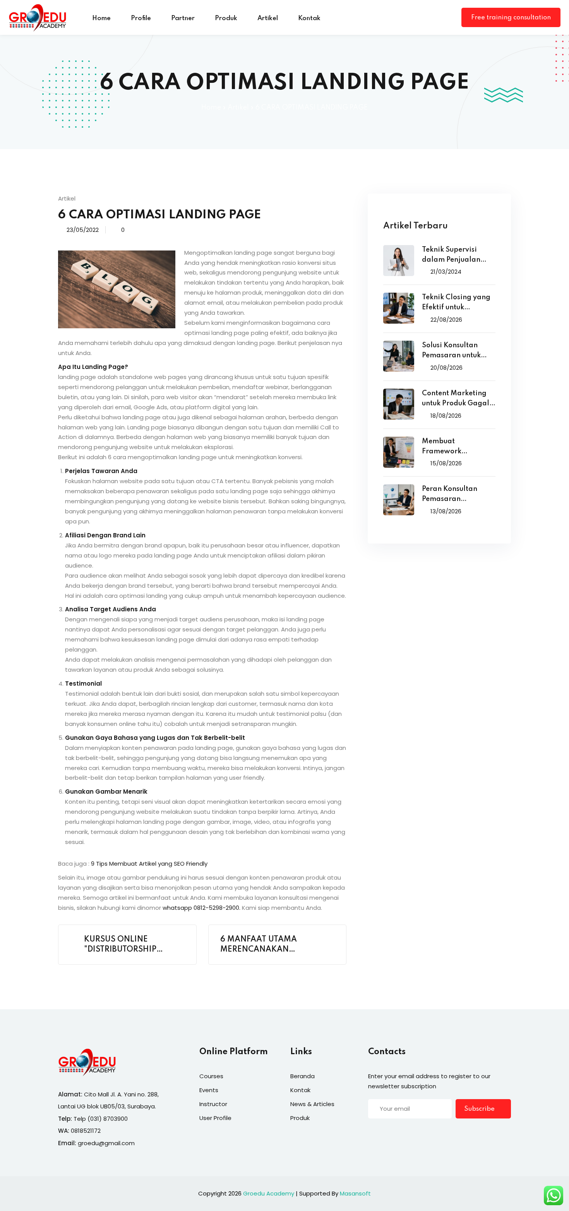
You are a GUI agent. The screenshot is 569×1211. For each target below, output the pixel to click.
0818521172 (86, 1131)
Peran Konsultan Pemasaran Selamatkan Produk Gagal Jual (455, 494)
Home (101, 18)
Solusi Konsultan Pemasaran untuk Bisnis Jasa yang (451, 351)
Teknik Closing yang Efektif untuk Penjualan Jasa (456, 303)
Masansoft (355, 1193)
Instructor (213, 1104)
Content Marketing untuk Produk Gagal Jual (455, 399)
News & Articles (312, 1104)
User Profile (215, 1118)
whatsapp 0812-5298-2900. (201, 908)
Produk (226, 18)
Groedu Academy (268, 1193)
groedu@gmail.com (106, 1143)
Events (208, 1090)
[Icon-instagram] (403, 1133)
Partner (183, 18)
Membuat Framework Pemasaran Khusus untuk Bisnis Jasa (453, 447)
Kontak (309, 18)
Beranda (302, 1076)
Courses (211, 1076)
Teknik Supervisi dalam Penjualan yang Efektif (451, 255)
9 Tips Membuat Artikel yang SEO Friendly (149, 863)
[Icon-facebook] (371, 1133)
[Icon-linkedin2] (387, 1133)
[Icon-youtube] (419, 1133)
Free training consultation (511, 17)
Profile (141, 18)
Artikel (267, 18)
